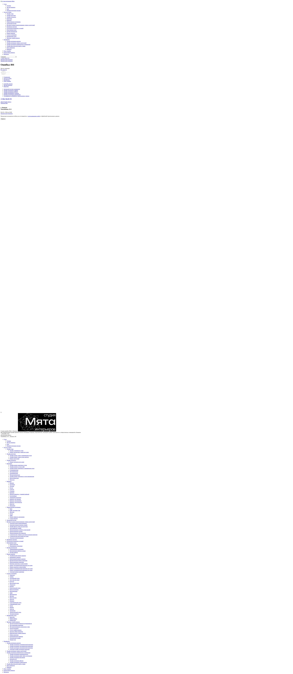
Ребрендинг (13, 620)
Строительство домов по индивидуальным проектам (23, 534)
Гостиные (12, 484)
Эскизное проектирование (17, 538)
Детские (12, 486)
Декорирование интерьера (16, 549)
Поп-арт (12, 599)
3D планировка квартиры (16, 625)
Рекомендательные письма (14, 10)
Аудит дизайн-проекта (15, 630)
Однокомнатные (14, 470)
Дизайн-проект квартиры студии (18, 465)
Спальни (12, 491)
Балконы (12, 492)
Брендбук (12, 617)
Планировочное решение (16, 636)
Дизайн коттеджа (11, 15)
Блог (8, 9)
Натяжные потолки (12, 26)
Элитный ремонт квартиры (17, 571)
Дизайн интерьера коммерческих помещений (18, 44)
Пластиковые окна (11, 30)
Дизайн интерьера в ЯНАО (11, 92)
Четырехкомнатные (15, 475)
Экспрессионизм (14, 614)
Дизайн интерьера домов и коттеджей (16, 43)
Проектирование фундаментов (18, 533)
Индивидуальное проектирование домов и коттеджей (21, 25)
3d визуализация (14, 628)
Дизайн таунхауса (11, 17)
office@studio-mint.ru (6, 102)
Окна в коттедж (14, 544)
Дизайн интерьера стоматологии (18, 662)
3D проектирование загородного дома (20, 626)
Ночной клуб (13, 659)
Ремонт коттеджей (14, 458)
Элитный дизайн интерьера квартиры (20, 649)
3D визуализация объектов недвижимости (21, 623)
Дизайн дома (10, 13)
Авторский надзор (11, 23)
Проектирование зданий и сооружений (20, 529)
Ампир (11, 576)
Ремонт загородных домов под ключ (19, 452)
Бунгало (12, 581)
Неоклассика (13, 597)
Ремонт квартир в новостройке (18, 567)
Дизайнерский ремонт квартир (18, 555)
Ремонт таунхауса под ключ (17, 462)
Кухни (11, 488)
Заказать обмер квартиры (16, 631)
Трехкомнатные (14, 473)
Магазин (12, 512)
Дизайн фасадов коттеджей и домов (16, 46)
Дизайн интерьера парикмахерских (19, 654)
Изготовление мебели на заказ (18, 551)
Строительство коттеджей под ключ (19, 536)
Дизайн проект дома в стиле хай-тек (19, 457)
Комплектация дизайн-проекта (18, 633)
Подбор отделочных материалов (12, 94)
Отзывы (9, 5)
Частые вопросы (11, 7)
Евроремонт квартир (15, 557)
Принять (3, 119)
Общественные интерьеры (14, 21)
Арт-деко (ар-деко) (14, 580)
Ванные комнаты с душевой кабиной (19, 494)
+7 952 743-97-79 (6, 99)
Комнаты (9, 20)
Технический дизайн (15, 638)
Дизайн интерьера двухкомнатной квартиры (21, 646)
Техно (11, 605)
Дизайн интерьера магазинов (17, 657)
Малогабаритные (14, 478)
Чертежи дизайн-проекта (13, 38)
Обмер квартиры (14, 635)
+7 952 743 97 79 (5, 58)
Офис (11, 515)
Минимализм (13, 594)
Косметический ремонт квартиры (18, 560)
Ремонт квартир (11, 33)
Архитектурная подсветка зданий (18, 525)
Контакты (6, 54)
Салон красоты (14, 518)
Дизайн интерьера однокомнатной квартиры (21, 644)
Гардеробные (13, 496)
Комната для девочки (15, 499)
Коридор (12, 504)
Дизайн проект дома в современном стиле (21, 455)
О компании (7, 77)
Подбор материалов (12, 31)
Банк (11, 508)
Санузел (12, 489)
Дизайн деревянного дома (16, 450)
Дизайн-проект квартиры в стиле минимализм (22, 476)
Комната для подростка (16, 502)
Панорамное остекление (16, 546)
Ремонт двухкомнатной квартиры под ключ (21, 565)
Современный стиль (15, 604)
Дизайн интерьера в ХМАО (11, 90)
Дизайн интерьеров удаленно (11, 93)
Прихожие (12, 505)
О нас (5, 4)
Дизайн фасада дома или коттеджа (19, 526)
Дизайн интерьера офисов (16, 660)
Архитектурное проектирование (18, 523)
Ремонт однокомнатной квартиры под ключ (21, 568)
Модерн (12, 596)
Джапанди (12, 584)
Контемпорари (13, 591)
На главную (4, 69)
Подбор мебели (14, 552)
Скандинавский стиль (15, 602)
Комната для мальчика (15, 500)
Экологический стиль (15, 612)
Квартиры (9, 18)
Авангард (12, 575)
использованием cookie (34, 116)
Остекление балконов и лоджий (15, 28)
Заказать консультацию (7, 59)
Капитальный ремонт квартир (17, 559)
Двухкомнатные (14, 471)
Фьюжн (12, 607)
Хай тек (12, 609)
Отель (11, 513)
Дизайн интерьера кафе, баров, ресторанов (21, 656)
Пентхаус (12, 479)
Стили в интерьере (12, 34)
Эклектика (12, 610)
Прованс (12, 601)
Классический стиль (15, 588)
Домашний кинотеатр (15, 497)
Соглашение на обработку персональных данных (16, 96)
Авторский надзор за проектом (12, 89)
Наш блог (6, 86)
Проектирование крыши (16, 531)
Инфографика (13, 618)
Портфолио (7, 39)
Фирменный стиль (11, 36)
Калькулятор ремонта (9, 52)
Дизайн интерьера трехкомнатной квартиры (21, 647)
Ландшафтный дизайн (15, 528)
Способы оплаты (8, 83)
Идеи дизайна (7, 51)
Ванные (12, 483)
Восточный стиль (14, 583)
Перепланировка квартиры (17, 562)
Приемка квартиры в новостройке (19, 563)
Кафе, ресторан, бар (15, 510)
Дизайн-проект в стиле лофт (17, 466)
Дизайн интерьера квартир (14, 41)
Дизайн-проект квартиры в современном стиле (22, 468)
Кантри (12, 586)
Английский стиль (15, 578)
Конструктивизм (14, 589)
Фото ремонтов (11, 47)
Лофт (11, 593)
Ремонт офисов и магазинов (17, 517)
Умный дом (13, 639)
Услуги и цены (7, 12)
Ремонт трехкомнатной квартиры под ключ (21, 570)
